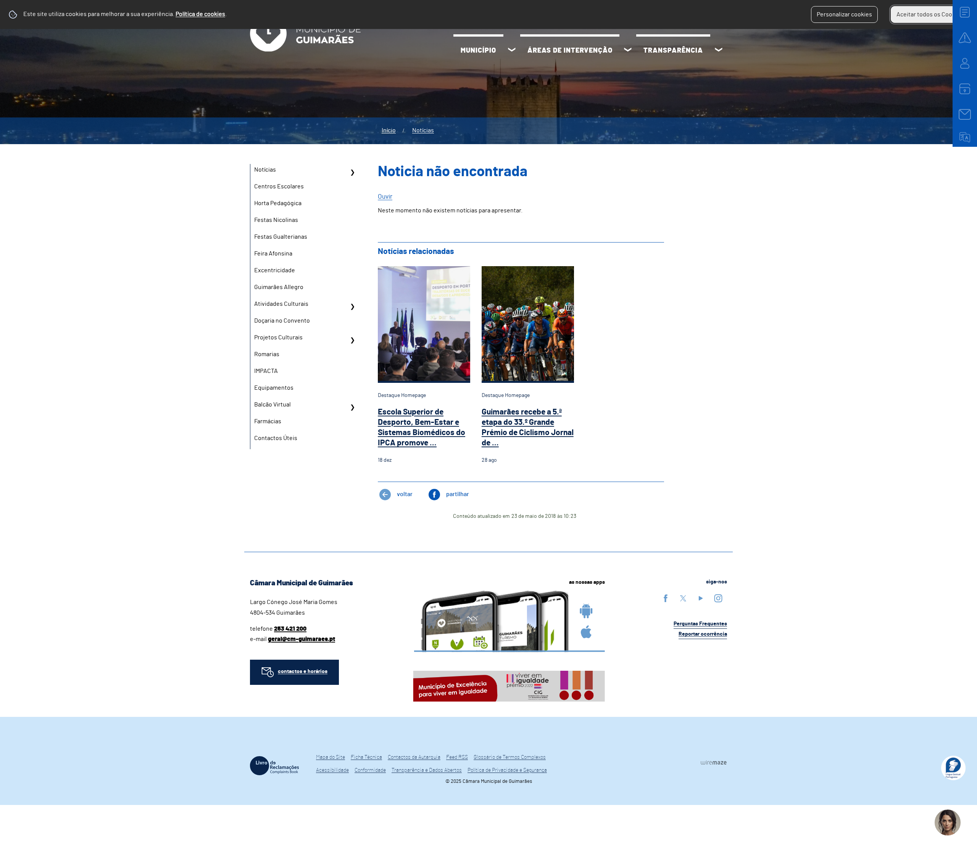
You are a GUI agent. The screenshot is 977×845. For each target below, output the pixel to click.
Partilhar (457, 494)
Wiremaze (713, 762)
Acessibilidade (332, 770)
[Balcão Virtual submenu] (352, 407)
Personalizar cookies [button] (844, 14)
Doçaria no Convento (282, 321)
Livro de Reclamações (274, 765)
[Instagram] (718, 598)
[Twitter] (683, 598)
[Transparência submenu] (718, 50)
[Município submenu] (511, 50)
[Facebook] (665, 598)
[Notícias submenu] (352, 172)
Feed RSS (457, 757)
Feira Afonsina (273, 254)
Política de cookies (200, 14)
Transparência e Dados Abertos (427, 770)
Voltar (405, 494)
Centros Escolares (279, 186)
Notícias (423, 130)
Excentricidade (274, 270)
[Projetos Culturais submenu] (352, 340)
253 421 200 (290, 629)
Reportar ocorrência (703, 634)
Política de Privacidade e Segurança (507, 770)
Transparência (673, 50)
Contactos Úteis (275, 438)
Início (389, 130)
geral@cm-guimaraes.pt (301, 639)
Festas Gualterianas (280, 237)
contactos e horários (302, 671)
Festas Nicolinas (276, 220)
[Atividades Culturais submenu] (352, 306)
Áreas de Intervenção (570, 50)
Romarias (266, 354)
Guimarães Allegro (278, 287)
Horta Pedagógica (277, 203)
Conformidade (370, 770)
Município (478, 50)
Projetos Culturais (278, 337)
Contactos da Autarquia (414, 757)
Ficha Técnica (366, 757)
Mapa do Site (330, 757)
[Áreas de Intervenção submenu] (627, 50)
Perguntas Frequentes (700, 624)
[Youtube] (700, 598)
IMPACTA (266, 371)
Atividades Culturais (281, 304)
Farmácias (267, 421)
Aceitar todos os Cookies (929, 14)
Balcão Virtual (272, 405)
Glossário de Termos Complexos (510, 757)
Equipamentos (273, 388)
